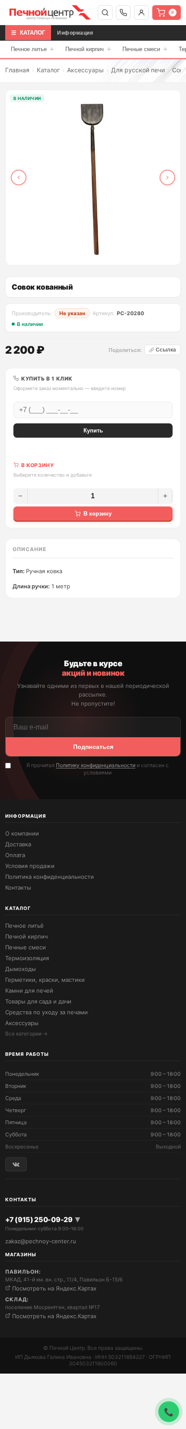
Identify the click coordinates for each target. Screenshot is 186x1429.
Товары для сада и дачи (38, 1001)
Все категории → (26, 1033)
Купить (93, 430)
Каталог (48, 70)
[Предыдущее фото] (18, 177)
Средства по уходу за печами (46, 1012)
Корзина (172, 12)
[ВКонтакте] (16, 1164)
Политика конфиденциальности (49, 876)
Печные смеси (144, 49)
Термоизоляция (27, 958)
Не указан (72, 313)
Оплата (15, 855)
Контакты (18, 887)
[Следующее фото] (167, 177)
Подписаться (93, 746)
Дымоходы (20, 968)
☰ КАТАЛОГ (28, 32)
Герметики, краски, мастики (45, 979)
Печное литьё (24, 925)
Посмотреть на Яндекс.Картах (53, 1288)
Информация (75, 33)
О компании (22, 833)
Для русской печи (138, 70)
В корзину (97, 513)
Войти (141, 12)
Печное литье (32, 49)
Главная (17, 70)
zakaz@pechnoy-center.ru (40, 1241)
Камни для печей (29, 990)
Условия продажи (30, 865)
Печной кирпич (88, 49)
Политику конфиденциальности (95, 765)
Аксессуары (85, 70)
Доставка (18, 844)
